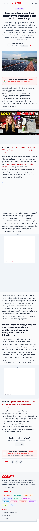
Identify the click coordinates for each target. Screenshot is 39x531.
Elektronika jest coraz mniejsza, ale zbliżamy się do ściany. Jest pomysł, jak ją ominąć (19, 149)
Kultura (15, 501)
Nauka (13, 505)
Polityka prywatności (11, 512)
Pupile (5, 505)
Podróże (6, 501)
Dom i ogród (28, 495)
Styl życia (33, 501)
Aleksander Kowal (17, 43)
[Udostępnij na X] (17, 462)
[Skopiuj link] (21, 462)
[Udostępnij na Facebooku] (12, 462)
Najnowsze (7, 495)
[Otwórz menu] (35, 3)
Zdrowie (18, 498)
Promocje (23, 501)
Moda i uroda (8, 498)
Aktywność (17, 495)
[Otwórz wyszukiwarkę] (32, 3)
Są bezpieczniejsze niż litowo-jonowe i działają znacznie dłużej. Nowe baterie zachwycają (19, 404)
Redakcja (7, 515)
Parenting (27, 498)
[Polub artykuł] (31, 45)
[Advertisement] (19, 248)
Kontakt (6, 518)
